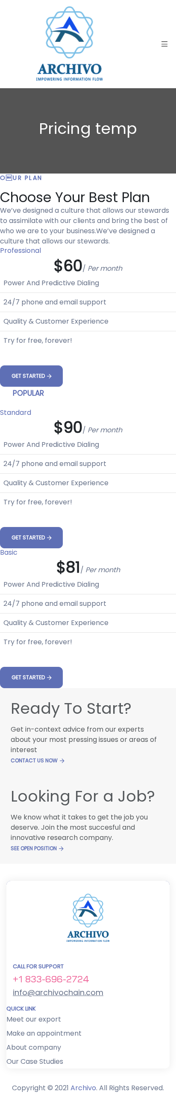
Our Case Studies (34, 1061)
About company (33, 1047)
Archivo (83, 1088)
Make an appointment (44, 1033)
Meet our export (33, 1019)
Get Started (28, 375)
